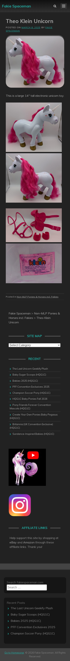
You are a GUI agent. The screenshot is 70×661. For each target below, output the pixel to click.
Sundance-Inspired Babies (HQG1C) (33, 433)
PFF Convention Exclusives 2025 (31, 386)
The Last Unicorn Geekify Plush (30, 368)
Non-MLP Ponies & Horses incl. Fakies (37, 296)
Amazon (29, 542)
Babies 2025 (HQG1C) (25, 380)
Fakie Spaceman (16, 6)
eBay (13, 542)
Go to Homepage (14, 652)
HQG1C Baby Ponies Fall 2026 (30, 398)
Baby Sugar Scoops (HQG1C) (29, 374)
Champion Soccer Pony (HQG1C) (31, 392)
